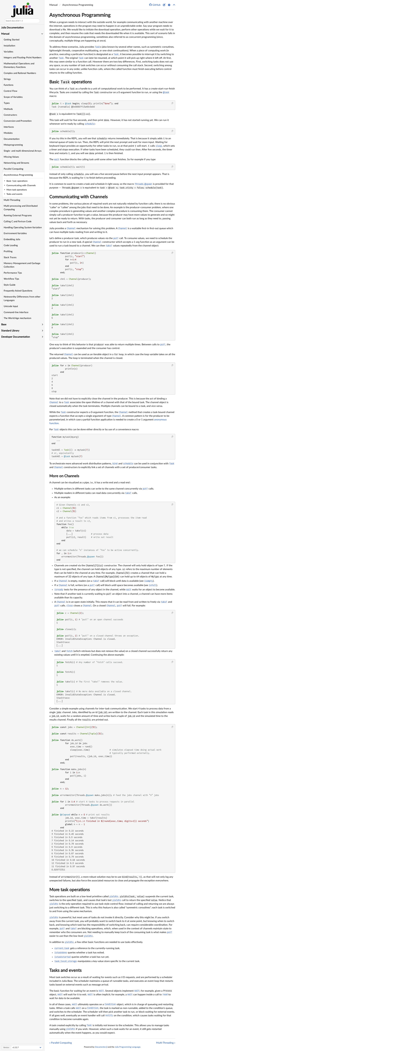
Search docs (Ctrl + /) (14, 21)
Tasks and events (65, 970)
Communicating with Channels (78, 197)
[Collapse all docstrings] (174, 5)
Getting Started (11, 40)
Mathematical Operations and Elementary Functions (19, 65)
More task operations (69, 890)
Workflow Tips (11, 279)
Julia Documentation (12, 27)
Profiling (8, 251)
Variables (8, 52)
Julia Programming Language (127, 1047)
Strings (7, 79)
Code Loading (11, 245)
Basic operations (70, 82)
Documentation (11, 139)
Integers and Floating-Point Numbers (23, 57)
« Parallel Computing (60, 1043)
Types (7, 103)
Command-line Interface (16, 312)
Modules (8, 133)
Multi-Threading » (165, 1043)
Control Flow (10, 91)
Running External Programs (18, 215)
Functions (8, 85)
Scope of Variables (13, 97)
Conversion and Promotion (17, 121)
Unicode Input (11, 306)
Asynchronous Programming (18, 175)
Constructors (10, 115)
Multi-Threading (12, 200)
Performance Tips (13, 273)
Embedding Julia (12, 239)
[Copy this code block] (172, 103)
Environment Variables (15, 233)
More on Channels (64, 476)
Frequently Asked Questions (18, 291)
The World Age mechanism (17, 318)
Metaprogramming (13, 145)
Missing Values (11, 157)
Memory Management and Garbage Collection (22, 265)
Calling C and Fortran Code (17, 221)
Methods (8, 109)
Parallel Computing (13, 169)
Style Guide (9, 285)
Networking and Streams (16, 163)
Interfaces (9, 127)
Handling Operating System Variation (23, 227)
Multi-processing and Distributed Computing (20, 208)
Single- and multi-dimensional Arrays (23, 151)
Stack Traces (10, 257)
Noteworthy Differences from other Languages (22, 298)
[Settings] (169, 5)
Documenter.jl (101, 1047)
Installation (9, 46)
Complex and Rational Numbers (20, 73)
